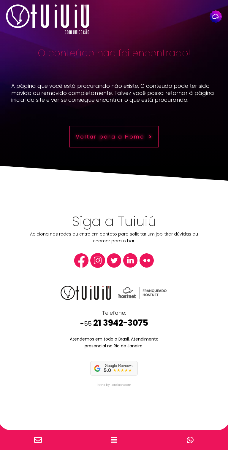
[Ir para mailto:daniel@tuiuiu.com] (38, 440)
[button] (114, 136)
